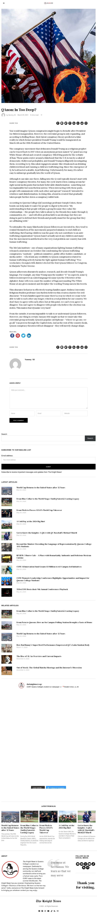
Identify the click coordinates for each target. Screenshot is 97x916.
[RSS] (84, 867)
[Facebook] (57, 123)
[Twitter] (65, 123)
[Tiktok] (93, 864)
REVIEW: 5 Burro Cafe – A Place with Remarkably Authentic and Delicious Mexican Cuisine (54, 556)
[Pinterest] (69, 123)
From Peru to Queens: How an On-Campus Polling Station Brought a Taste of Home (54, 622)
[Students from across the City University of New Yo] (48, 737)
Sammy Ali (12, 115)
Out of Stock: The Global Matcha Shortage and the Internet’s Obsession (49, 667)
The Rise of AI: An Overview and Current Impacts (39, 656)
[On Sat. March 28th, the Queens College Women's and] (48, 719)
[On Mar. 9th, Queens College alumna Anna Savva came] (16, 756)
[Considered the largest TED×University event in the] (16, 737)
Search (4, 434)
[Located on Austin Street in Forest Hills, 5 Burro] (16, 719)
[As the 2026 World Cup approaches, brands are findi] (48, 700)
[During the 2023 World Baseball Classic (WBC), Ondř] (81, 700)
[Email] (86, 123)
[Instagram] (85, 864)
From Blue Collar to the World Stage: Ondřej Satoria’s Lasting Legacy (48, 498)
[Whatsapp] (77, 123)
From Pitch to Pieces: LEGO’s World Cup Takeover (39, 510)
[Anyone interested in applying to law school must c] (81, 775)
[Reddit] (82, 123)
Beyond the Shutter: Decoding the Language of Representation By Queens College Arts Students (54, 545)
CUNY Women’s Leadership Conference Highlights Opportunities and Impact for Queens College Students (53, 579)
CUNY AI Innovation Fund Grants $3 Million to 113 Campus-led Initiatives (49, 566)
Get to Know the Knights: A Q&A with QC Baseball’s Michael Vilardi (47, 532)
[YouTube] (89, 864)
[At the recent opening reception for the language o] (81, 737)
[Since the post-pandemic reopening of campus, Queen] (16, 775)
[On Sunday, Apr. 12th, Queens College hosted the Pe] (48, 775)
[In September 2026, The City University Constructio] (81, 756)
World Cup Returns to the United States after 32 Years (41, 487)
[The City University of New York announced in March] (81, 719)
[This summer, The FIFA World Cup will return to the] (16, 700)
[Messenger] (61, 123)
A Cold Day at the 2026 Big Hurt (31, 521)
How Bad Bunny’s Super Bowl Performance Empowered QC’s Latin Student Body (53, 645)
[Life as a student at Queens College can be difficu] (48, 756)
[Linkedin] (73, 123)
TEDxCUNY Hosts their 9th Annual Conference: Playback (42, 589)
